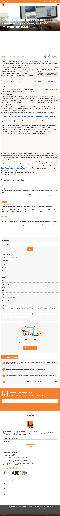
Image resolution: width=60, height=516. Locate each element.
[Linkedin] (4, 468)
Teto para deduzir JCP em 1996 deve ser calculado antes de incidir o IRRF (27, 207)
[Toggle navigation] (57, 4)
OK (30, 249)
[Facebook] (13, 468)
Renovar (45, 1)
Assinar (30, 406)
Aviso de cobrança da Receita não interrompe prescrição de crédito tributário (29, 221)
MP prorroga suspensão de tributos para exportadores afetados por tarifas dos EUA (29, 191)
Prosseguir (31, 511)
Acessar (54, 1)
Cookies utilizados (31, 514)
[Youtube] (7, 468)
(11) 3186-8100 (5, 1)
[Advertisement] (30, 42)
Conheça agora (30, 348)
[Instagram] (16, 468)
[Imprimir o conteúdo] (45, 56)
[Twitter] (10, 468)
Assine (50, 1)
